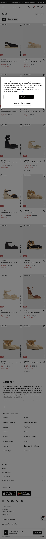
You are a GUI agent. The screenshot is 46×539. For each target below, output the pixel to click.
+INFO (21, 91)
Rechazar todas (11, 97)
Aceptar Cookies (26, 97)
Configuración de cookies (22, 103)
